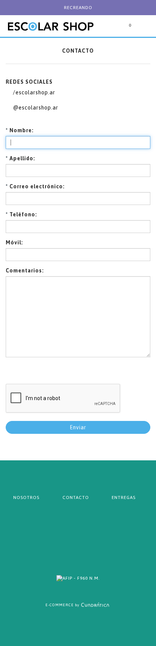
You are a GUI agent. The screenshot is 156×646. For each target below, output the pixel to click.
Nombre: (20, 130)
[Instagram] (89, 543)
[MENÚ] (142, 30)
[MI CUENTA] (110, 30)
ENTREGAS (124, 497)
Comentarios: (25, 270)
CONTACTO (75, 497)
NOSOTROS (26, 497)
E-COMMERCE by (62, 605)
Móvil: (14, 242)
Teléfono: (21, 214)
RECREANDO (78, 7)
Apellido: (20, 158)
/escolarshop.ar (33, 92)
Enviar (78, 427)
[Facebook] (66, 543)
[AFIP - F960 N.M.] (78, 578)
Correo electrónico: (35, 186)
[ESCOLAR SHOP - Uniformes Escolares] (50, 19)
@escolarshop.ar (34, 108)
